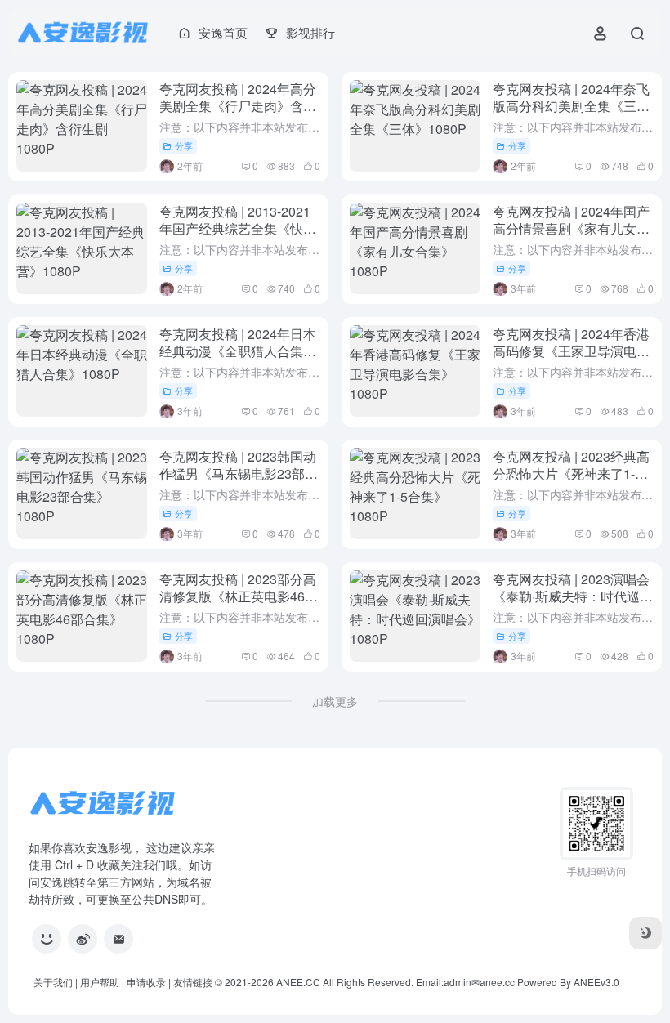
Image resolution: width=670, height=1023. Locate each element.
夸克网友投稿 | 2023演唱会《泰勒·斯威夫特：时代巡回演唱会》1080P (573, 596)
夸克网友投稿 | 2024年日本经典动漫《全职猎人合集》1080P (237, 350)
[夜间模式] (645, 933)
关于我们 (53, 982)
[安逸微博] (82, 939)
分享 (184, 145)
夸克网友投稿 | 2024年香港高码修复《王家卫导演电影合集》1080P (571, 350)
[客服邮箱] (118, 939)
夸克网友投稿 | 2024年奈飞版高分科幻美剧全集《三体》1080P (571, 105)
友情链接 (192, 982)
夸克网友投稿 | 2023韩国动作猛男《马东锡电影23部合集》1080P (238, 473)
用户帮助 (99, 982)
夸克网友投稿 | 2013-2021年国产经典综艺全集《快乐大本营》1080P (237, 228)
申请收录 (146, 982)
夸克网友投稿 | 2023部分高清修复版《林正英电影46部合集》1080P (238, 596)
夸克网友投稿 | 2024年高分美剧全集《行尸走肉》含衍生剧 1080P (237, 105)
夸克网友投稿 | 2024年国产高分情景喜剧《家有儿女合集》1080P (571, 228)
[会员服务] (46, 939)
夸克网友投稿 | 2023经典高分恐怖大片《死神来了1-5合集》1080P (571, 473)
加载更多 (335, 701)
